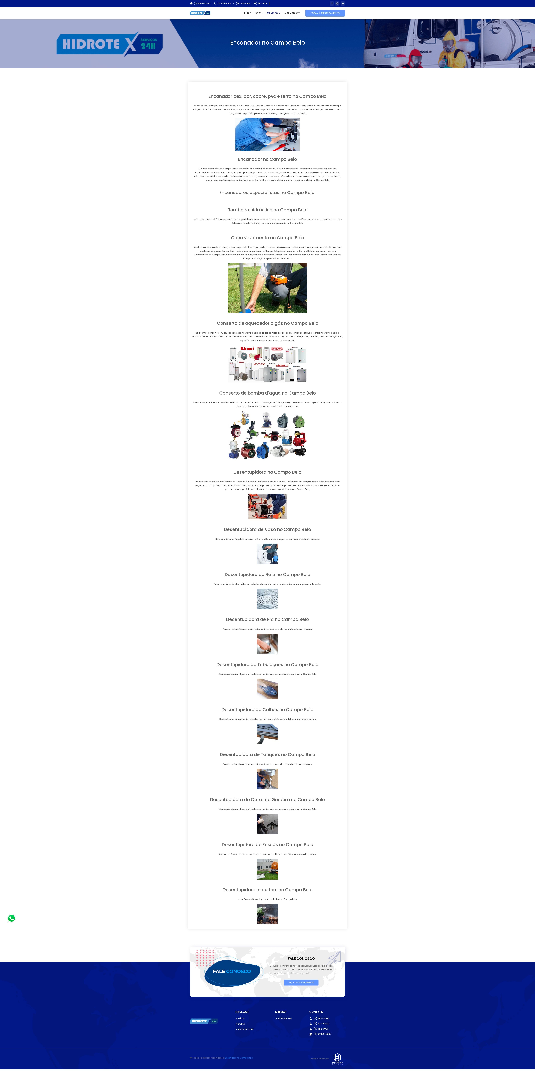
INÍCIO (247, 13)
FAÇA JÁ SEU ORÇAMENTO (325, 13)
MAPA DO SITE (292, 13)
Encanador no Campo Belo (239, 1057)
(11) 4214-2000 (243, 3)
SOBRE (258, 13)
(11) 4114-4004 (224, 3)
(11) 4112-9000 (261, 3)
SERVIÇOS (272, 13)
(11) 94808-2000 (202, 3)
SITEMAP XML (285, 1018)
